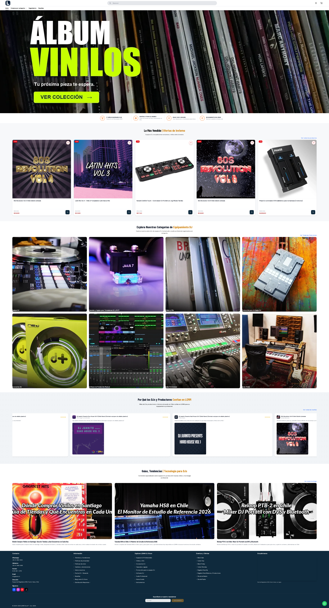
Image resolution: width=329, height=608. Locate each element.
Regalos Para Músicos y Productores (209, 573)
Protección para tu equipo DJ (145, 570)
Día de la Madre (202, 576)
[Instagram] (18, 589)
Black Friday (201, 564)
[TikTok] (26, 589)
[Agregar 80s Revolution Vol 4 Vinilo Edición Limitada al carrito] (67, 212)
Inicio (7, 8)
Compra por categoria (18, 8)
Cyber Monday (202, 567)
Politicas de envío (80, 564)
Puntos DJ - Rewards (81, 573)
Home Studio (140, 579)
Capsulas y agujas (141, 567)
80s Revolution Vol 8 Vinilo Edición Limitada (211, 201)
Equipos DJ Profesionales (144, 558)
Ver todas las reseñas (310, 410)
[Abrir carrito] (321, 3)
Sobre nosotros (80, 570)
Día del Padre (202, 579)
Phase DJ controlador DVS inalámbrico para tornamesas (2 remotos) (281, 201)
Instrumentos (140, 582)
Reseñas (41, 8)
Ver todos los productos (309, 138)
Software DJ (140, 573)
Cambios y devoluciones (82, 567)
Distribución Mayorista (82, 582)
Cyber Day (201, 561)
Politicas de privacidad (82, 561)
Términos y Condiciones (82, 558)
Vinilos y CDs (140, 561)
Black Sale (201, 558)
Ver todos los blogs (310, 481)
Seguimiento (32, 8)
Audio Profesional (141, 576)
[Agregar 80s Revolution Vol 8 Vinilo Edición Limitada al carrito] (252, 212)
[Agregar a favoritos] (68, 143)
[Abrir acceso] (316, 3)
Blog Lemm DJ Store (81, 579)
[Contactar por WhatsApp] (324, 603)
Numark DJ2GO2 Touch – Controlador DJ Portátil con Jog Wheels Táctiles (160, 201)
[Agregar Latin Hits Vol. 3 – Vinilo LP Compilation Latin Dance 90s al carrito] (129, 212)
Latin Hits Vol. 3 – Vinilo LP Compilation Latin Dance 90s (92, 201)
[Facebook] (14, 589)
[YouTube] (22, 589)
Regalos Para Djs (203, 570)
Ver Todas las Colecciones (308, 235)
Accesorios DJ (140, 564)
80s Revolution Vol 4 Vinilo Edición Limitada (27, 201)
